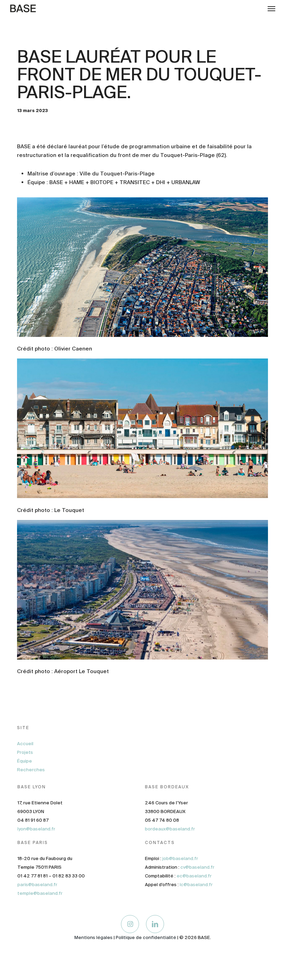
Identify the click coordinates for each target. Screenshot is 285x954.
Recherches (31, 770)
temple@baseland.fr (40, 893)
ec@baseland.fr (194, 876)
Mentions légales (93, 937)
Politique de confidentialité (146, 937)
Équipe (24, 761)
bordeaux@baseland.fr (170, 829)
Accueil (25, 744)
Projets (25, 752)
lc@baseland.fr (196, 885)
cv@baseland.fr (197, 867)
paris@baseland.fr (37, 885)
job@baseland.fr (180, 858)
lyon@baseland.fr (36, 829)
